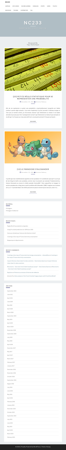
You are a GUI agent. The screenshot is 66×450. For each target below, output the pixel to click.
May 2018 (9, 341)
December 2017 (11, 348)
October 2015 (11, 412)
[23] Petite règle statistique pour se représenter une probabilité (33, 97)
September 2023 (11, 291)
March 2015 (10, 433)
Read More (33, 121)
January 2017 (10, 366)
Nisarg (48, 446)
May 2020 (9, 305)
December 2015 (11, 408)
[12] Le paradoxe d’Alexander (33, 169)
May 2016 (9, 394)
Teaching (15, 10)
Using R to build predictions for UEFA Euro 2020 (20, 229)
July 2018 (9, 337)
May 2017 (9, 351)
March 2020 (10, 312)
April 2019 (10, 323)
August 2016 (10, 384)
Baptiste (9, 272)
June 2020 (10, 301)
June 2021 (10, 294)
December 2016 (11, 369)
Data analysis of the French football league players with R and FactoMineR (35, 276)
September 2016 (11, 380)
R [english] (35, 6)
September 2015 (11, 416)
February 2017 (11, 362)
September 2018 (11, 334)
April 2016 (10, 398)
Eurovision (8, 10)
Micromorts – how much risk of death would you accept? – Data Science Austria (28, 266)
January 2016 (10, 405)
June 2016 (10, 391)
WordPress (37, 446)
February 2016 (11, 401)
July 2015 (9, 419)
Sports (43, 6)
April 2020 (10, 309)
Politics (55, 6)
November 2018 (11, 330)
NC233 (7, 2)
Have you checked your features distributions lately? (21, 233)
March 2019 (10, 326)
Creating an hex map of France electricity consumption (22, 236)
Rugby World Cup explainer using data (17, 226)
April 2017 (10, 355)
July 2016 (9, 387)
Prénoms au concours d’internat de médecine (26, 272)
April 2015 (10, 430)
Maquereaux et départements (15, 240)
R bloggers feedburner (12, 210)
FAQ (31, 10)
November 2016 (11, 373)
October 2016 (11, 376)
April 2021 (10, 298)
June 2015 (10, 423)
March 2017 (10, 358)
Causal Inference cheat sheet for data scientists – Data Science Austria (26, 261)
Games (48, 6)
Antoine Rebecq (41, 101)
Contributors (24, 10)
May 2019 (9, 319)
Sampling (7, 6)
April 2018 (10, 344)
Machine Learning (25, 6)
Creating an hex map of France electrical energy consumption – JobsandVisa (28, 255)
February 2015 (11, 437)
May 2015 (9, 426)
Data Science (15, 6)
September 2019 (11, 316)
